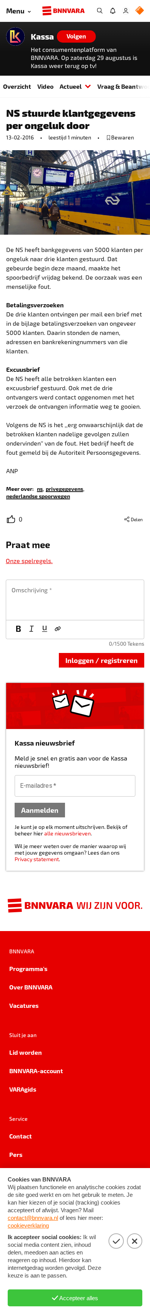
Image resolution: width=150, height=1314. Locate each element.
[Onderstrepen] (44, 629)
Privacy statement (37, 859)
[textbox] (75, 600)
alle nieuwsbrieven (67, 833)
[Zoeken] (99, 10)
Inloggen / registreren (101, 660)
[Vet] (18, 629)
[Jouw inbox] (112, 11)
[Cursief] (31, 629)
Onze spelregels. (29, 560)
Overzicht (17, 86)
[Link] (58, 629)
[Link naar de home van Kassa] (15, 36)
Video (45, 86)
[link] (40, 488)
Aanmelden (39, 810)
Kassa (42, 36)
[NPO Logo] (139, 11)
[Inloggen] (125, 10)
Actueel (71, 86)
